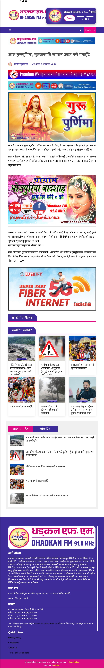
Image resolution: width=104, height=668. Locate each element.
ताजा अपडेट (20, 429)
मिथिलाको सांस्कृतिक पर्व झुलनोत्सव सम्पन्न (82, 366)
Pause (69, 18)
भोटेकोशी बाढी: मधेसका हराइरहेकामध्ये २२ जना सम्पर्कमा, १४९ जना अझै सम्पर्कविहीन (21, 370)
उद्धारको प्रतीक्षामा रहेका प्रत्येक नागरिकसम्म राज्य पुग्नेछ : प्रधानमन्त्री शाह (82, 410)
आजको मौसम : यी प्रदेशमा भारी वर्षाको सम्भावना (49, 410)
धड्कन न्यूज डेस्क (21, 64)
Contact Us (13, 643)
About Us (12, 648)
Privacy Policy (14, 638)
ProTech (56, 665)
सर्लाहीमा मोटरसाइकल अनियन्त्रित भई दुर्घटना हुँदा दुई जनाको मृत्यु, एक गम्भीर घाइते (52, 370)
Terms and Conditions (18, 653)
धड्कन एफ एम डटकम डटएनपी (47, 624)
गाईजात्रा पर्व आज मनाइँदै (21, 407)
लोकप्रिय (45, 429)
